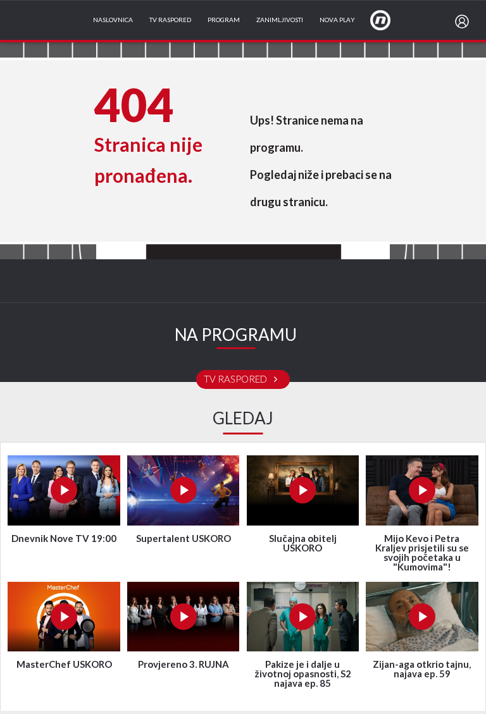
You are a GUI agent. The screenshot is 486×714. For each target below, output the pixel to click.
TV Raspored (170, 20)
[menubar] (464, 21)
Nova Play (337, 20)
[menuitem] (464, 21)
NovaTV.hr (389, 20)
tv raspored (236, 379)
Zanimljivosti (279, 20)
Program (224, 20)
